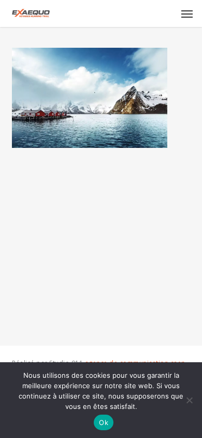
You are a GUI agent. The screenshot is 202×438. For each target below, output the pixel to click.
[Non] (189, 400)
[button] (187, 13)
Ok (103, 422)
